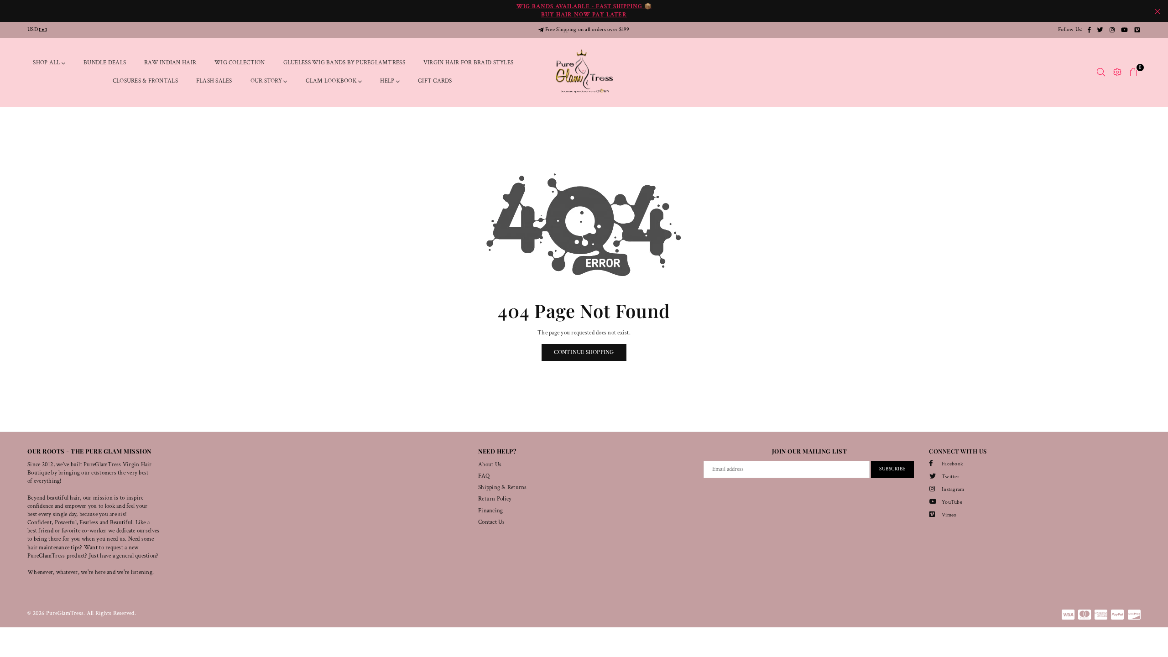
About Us (489, 465)
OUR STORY (267, 81)
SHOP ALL (47, 63)
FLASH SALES (214, 81)
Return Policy (494, 499)
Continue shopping (584, 352)
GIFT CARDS (435, 81)
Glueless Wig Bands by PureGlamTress (344, 63)
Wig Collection (239, 63)
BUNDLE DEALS (104, 63)
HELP (388, 81)
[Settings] (1117, 72)
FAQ (484, 476)
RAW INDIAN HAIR (170, 63)
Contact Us (491, 522)
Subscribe (892, 469)
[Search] (1101, 72)
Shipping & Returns (502, 487)
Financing (490, 511)
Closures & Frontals (145, 81)
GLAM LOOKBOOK (332, 81)
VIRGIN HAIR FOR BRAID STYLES (468, 63)
